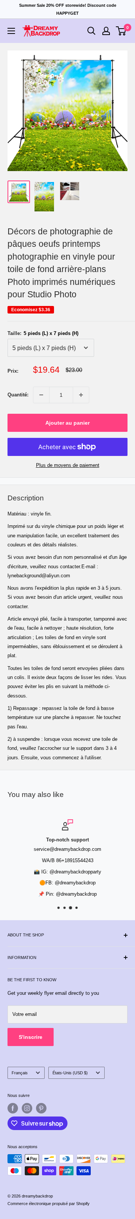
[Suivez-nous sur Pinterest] (41, 1108)
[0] (121, 30)
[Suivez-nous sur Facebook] (13, 1108)
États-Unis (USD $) (70, 1073)
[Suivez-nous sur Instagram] (27, 1108)
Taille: (43, 333)
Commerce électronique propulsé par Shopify (49, 1203)
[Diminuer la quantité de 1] (41, 395)
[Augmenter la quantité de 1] (81, 395)
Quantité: (18, 395)
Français (20, 1073)
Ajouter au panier (67, 423)
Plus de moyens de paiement (67, 465)
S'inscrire (30, 1037)
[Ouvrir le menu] (11, 31)
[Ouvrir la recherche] (91, 31)
